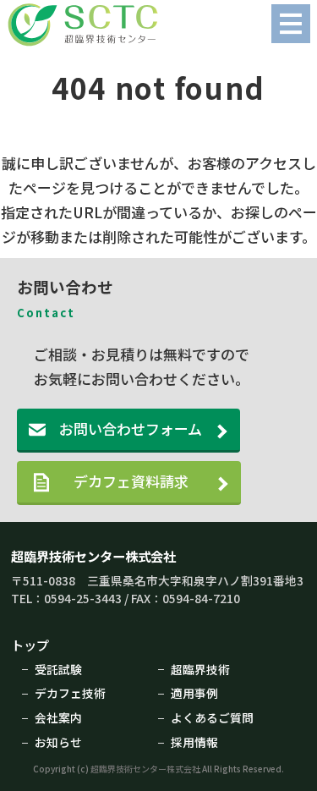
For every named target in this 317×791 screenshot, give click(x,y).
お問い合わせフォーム (130, 428)
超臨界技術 (200, 669)
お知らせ (58, 741)
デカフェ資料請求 (145, 481)
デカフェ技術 (70, 692)
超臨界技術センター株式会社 (93, 556)
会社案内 (58, 717)
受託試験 (58, 669)
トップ (30, 644)
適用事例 (194, 692)
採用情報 (194, 741)
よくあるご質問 (212, 717)
